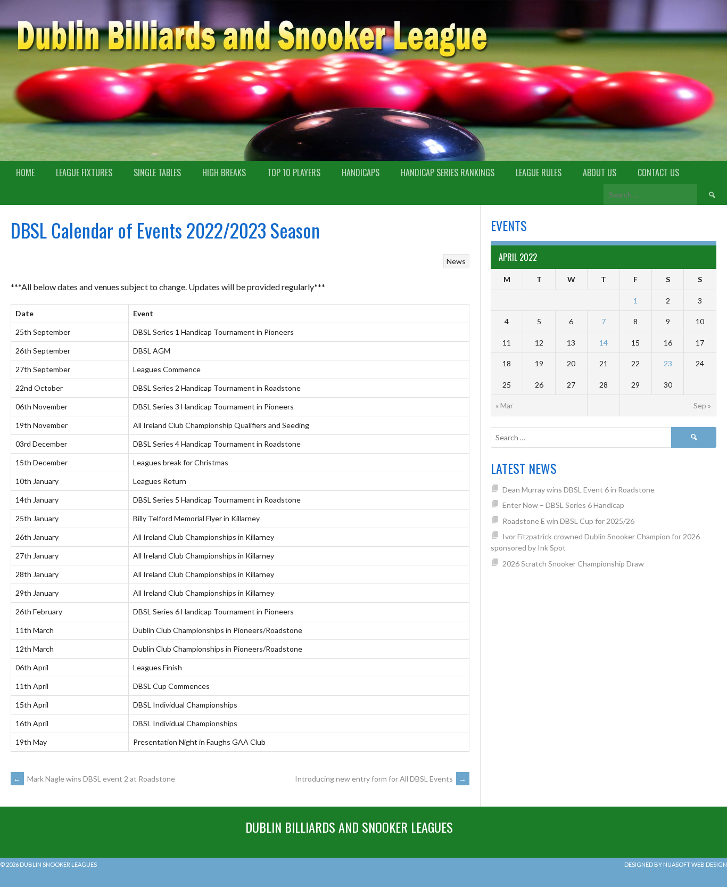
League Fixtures (84, 172)
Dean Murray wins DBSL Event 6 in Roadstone (578, 489)
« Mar (504, 405)
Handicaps (360, 172)
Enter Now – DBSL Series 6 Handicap (563, 505)
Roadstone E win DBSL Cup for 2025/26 (568, 520)
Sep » (702, 405)
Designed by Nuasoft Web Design (675, 864)
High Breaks (224, 172)
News (456, 261)
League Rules (538, 172)
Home (25, 172)
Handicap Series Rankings (447, 172)
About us (599, 172)
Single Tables (157, 172)
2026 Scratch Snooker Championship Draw (573, 563)
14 (603, 342)
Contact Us (658, 172)
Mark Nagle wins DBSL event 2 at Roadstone (94, 778)
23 (668, 363)
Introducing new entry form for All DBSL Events (381, 778)
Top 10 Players (293, 172)
